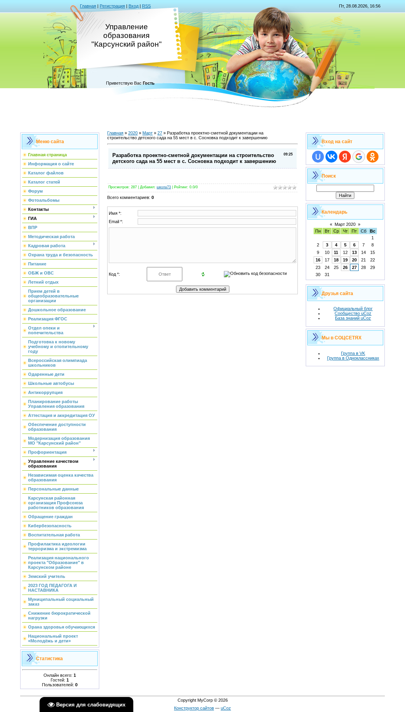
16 (318, 260)
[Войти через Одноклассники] (373, 157)
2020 (133, 133)
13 (354, 252)
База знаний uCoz (353, 318)
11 (336, 252)
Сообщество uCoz (353, 313)
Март (147, 133)
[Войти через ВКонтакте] (331, 157)
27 (159, 133)
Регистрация (112, 6)
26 (345, 267)
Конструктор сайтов (194, 708)
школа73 (164, 187)
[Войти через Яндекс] (345, 157)
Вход (133, 6)
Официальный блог (353, 308)
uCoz (226, 708)
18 (336, 260)
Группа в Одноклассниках (353, 358)
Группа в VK (353, 353)
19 (345, 260)
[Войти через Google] (358, 156)
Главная (88, 6)
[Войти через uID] (318, 157)
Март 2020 (345, 224)
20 (354, 260)
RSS (146, 6)
